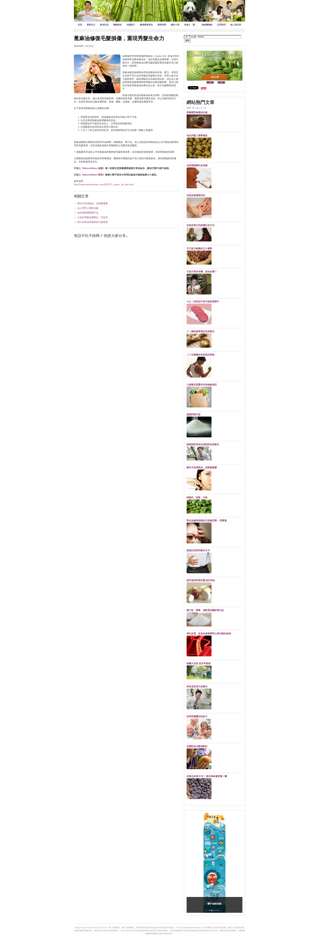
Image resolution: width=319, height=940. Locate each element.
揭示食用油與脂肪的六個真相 (92, 222)
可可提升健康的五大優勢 (199, 248)
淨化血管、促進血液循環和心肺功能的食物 (209, 633)
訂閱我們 (221, 24)
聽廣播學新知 (146, 24)
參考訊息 (104, 24)
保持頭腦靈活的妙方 (197, 716)
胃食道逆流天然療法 (197, 686)
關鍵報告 (117, 24)
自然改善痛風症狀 (196, 195)
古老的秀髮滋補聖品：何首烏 (92, 217)
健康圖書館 (207, 24)
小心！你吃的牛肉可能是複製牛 (203, 301)
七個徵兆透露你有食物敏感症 (202, 384)
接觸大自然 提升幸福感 (199, 663)
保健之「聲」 (190, 24)
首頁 (80, 24)
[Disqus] (127, 283)
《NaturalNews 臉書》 (93, 168)
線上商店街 (235, 24)
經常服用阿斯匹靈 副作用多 (201, 580)
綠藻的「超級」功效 (197, 497)
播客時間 (162, 24)
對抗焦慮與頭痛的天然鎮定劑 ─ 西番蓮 (207, 520)
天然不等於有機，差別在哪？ (202, 271)
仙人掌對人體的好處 (87, 208)
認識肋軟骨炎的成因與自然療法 (203, 444)
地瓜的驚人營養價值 (197, 135)
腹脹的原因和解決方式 (198, 550)
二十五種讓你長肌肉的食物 (200, 354)
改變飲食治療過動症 (197, 746)
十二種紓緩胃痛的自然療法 (200, 331)
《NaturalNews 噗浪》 (93, 174)
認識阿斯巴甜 (194, 414)
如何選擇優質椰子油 (87, 212)
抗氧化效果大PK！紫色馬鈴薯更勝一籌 (207, 776)
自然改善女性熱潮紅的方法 (200, 225)
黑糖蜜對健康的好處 (197, 112)
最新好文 (91, 24)
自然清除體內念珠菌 (197, 165)
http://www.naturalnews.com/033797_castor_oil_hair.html (104, 184)
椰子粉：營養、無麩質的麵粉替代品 (205, 610)
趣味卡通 (175, 24)
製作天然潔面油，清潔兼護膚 (92, 203)
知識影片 (131, 24)
